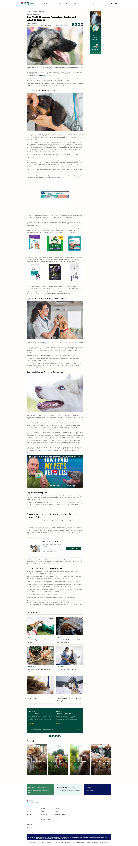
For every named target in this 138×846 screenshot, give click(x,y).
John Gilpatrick (32, 23)
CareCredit (47, 529)
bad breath (42, 75)
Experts (28, 817)
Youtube (57, 817)
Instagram (57, 811)
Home (28, 11)
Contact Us (43, 811)
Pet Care (52, 3)
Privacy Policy (44, 814)
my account (30, 827)
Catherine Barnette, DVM (41, 25)
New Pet (60, 3)
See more (31, 723)
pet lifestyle (30, 814)
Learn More (73, 548)
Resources (67, 3)
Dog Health (42, 11)
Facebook (57, 808)
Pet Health (45, 3)
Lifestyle (75, 3)
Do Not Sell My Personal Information (46, 818)
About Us (43, 808)
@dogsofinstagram (60, 814)
